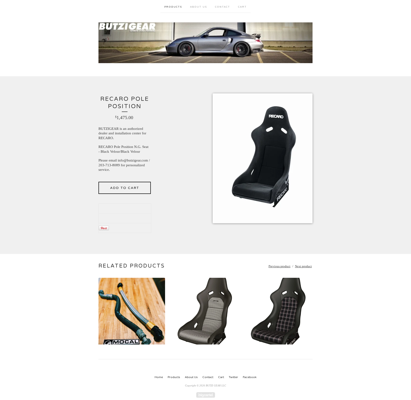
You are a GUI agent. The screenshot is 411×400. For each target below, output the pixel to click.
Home (159, 377)
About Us (198, 6)
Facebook (249, 377)
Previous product (279, 266)
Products (173, 6)
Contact (222, 6)
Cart (242, 6)
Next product (303, 266)
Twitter (233, 377)
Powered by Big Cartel (205, 395)
